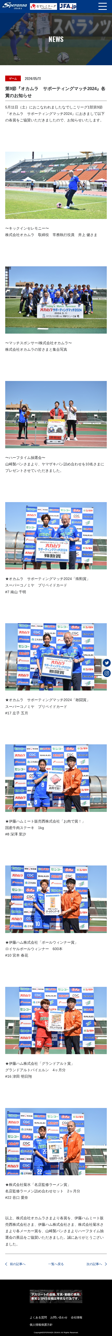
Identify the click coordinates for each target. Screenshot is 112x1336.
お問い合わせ (58, 1317)
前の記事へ (18, 1264)
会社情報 (76, 1317)
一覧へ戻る (56, 1264)
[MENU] (102, 6)
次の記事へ (94, 1264)
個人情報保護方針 (41, 1324)
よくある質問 (38, 1317)
